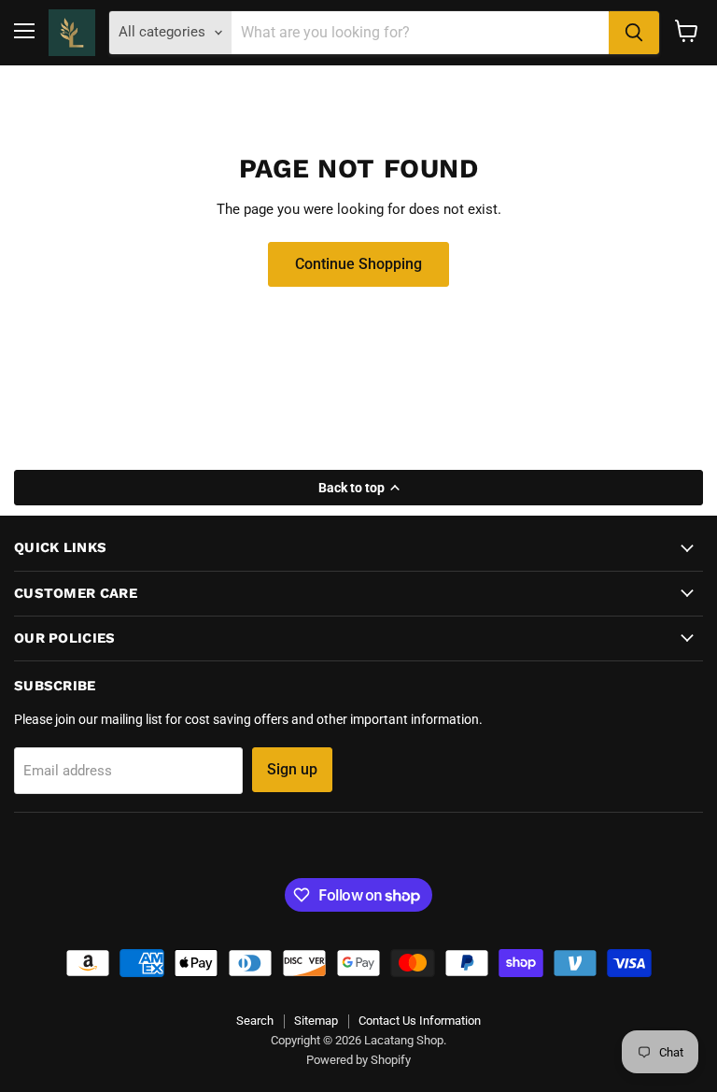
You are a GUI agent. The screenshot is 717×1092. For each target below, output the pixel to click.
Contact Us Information (419, 1021)
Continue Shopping (358, 264)
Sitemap (316, 1021)
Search (255, 1021)
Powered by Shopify (358, 1060)
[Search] (634, 32)
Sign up (292, 769)
